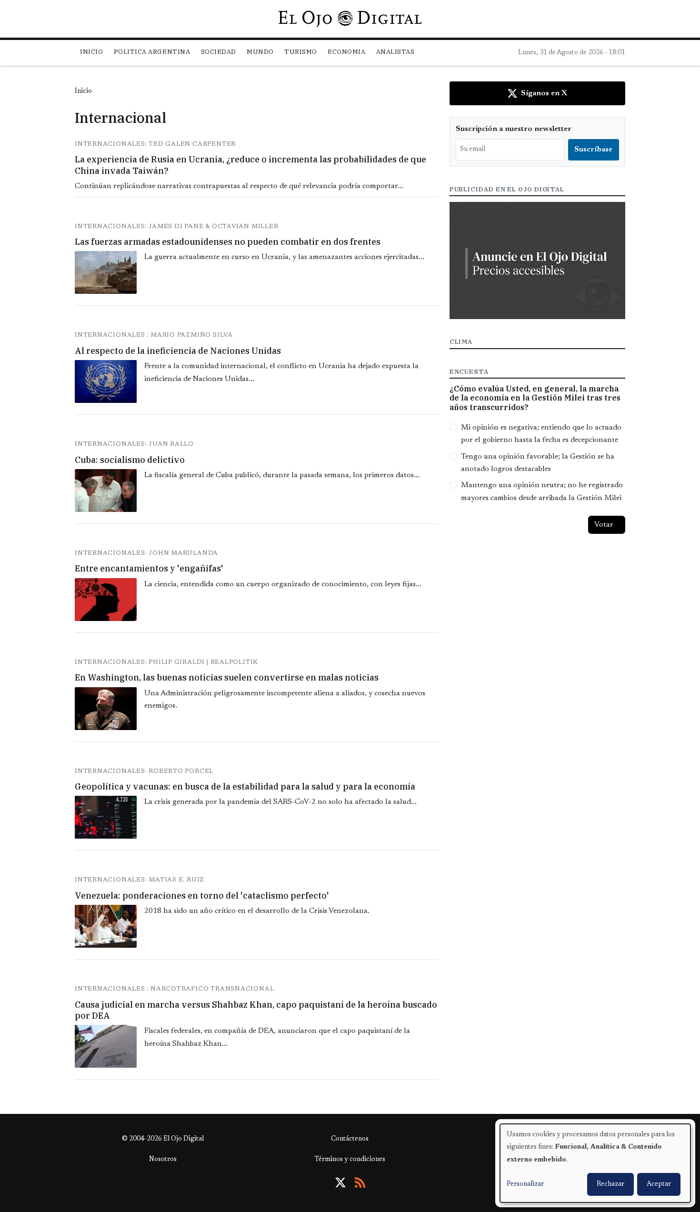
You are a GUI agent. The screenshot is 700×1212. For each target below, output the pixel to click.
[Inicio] (350, 18)
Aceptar (659, 1184)
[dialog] (595, 1163)
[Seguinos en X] (340, 1182)
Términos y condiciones (350, 1159)
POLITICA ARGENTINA (152, 52)
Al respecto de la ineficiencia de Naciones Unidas (178, 350)
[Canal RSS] (360, 1182)
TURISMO (300, 52)
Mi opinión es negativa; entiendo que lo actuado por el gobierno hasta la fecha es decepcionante (541, 434)
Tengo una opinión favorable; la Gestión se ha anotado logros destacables (537, 463)
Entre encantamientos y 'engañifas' (149, 568)
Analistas (395, 52)
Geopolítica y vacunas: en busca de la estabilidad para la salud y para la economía (245, 786)
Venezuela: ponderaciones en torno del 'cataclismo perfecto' (202, 895)
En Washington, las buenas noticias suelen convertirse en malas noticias (227, 677)
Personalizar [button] (525, 1184)
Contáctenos (350, 1139)
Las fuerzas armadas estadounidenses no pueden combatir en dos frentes (227, 241)
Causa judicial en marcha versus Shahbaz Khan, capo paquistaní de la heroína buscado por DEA (256, 1010)
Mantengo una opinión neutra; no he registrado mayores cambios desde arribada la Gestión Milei (542, 491)
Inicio (91, 52)
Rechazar (610, 1184)
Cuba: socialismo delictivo (130, 459)
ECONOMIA (346, 52)
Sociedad (218, 52)
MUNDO (260, 52)
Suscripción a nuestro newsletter (513, 129)
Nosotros (163, 1159)
